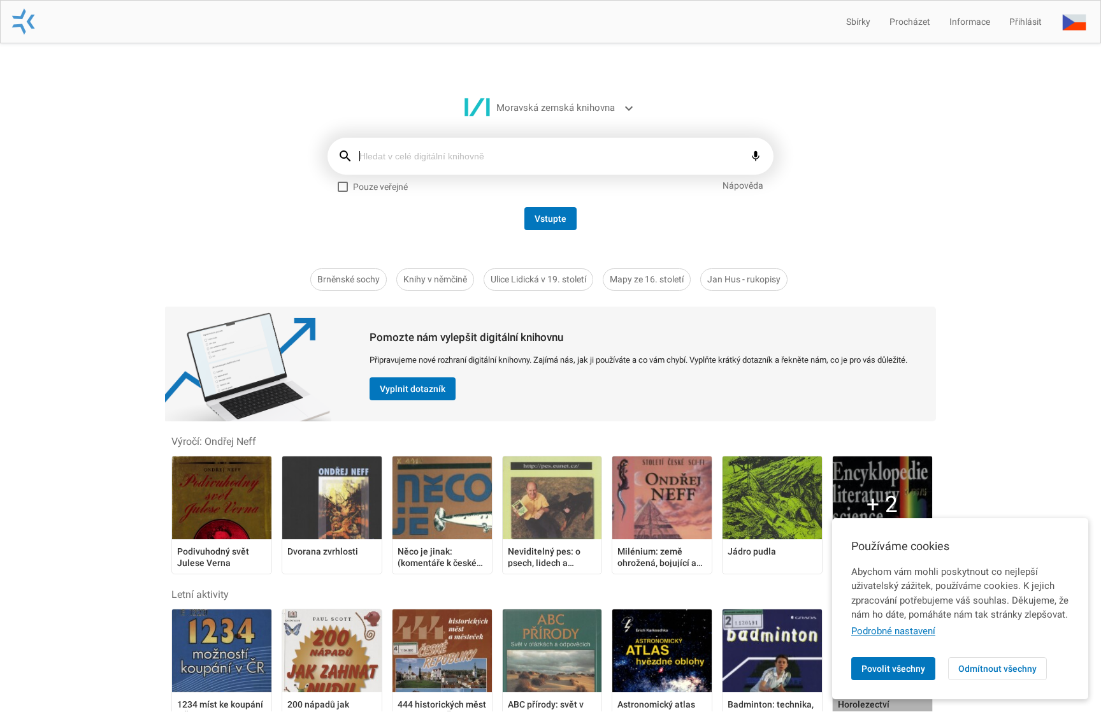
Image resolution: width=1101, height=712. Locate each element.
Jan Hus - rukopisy (744, 279)
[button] (1074, 22)
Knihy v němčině (435, 279)
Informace (969, 22)
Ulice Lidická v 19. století (538, 279)
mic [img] (755, 156)
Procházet (909, 22)
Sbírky (858, 22)
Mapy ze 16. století (647, 279)
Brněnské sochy (348, 279)
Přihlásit (1025, 22)
